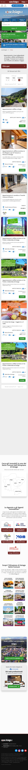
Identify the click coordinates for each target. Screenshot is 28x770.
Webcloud (6, 762)
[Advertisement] (14, 405)
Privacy (10, 762)
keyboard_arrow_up (7, 80)
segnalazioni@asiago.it (21, 758)
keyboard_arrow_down (8, 80)
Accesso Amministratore (6, 764)
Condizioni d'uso (16, 762)
